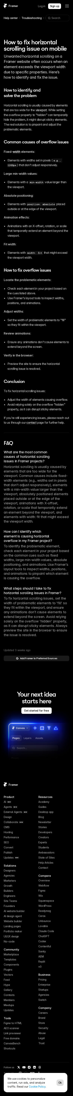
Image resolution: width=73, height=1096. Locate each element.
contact (31, 422)
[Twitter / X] (18, 1067)
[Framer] (5, 6)
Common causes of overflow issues (36, 142)
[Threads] (39, 1067)
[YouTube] (24, 1067)
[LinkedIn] (34, 1067)
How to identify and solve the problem (22, 92)
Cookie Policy (37, 1086)
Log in (41, 6)
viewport (41, 110)
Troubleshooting (32, 18)
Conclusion (14, 381)
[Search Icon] (57, 18)
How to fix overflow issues (27, 270)
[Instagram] (29, 1067)
